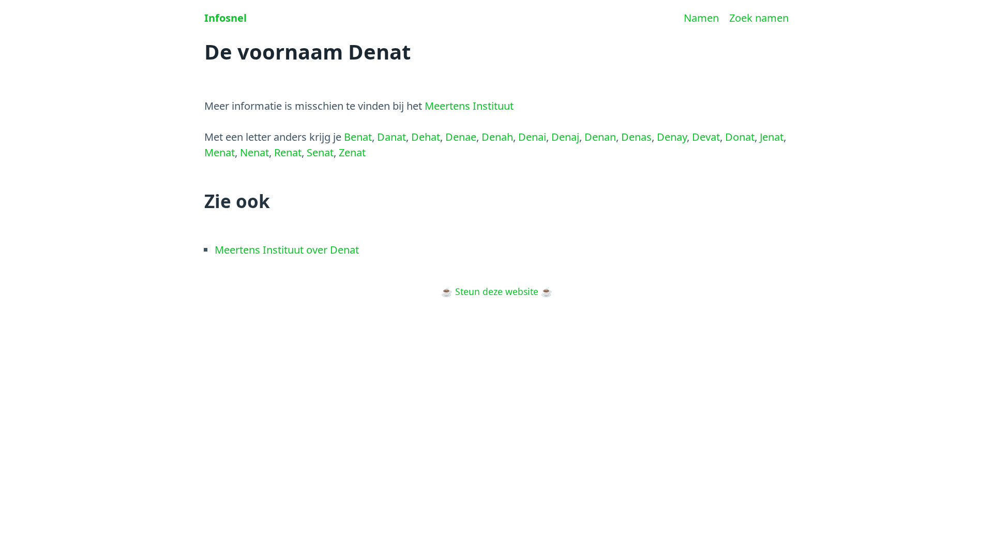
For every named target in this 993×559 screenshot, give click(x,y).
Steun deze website (496, 291)
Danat (391, 137)
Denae (460, 137)
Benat (358, 137)
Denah (497, 137)
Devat (706, 137)
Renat (288, 152)
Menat (219, 152)
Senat (320, 152)
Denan (600, 137)
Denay (672, 137)
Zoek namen (759, 18)
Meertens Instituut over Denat (287, 250)
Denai (532, 137)
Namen (701, 18)
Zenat (352, 152)
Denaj (565, 137)
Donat (740, 137)
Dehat (425, 137)
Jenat (772, 137)
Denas (636, 137)
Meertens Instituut (469, 106)
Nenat (254, 152)
